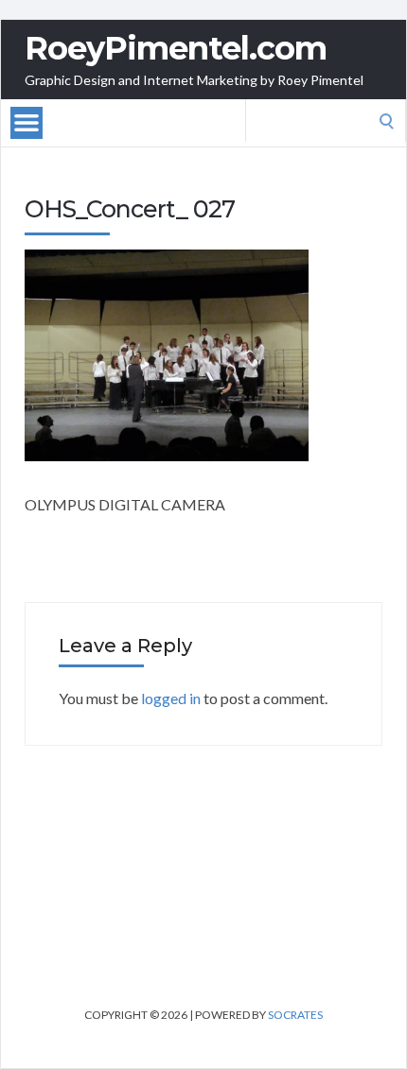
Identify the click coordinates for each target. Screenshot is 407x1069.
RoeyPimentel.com (176, 48)
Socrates (295, 1015)
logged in (171, 698)
